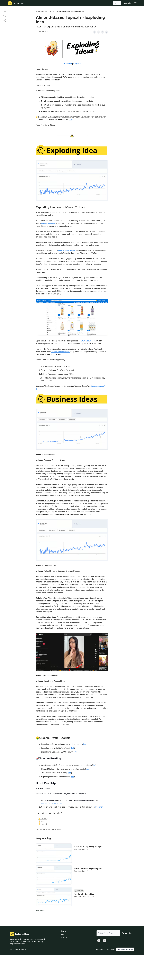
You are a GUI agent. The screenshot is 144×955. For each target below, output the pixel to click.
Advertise (68, 64)
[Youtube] (104, 940)
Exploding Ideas (41, 11)
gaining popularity (48, 223)
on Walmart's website (87, 341)
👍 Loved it (42, 819)
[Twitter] (98, 940)
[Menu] (135, 3)
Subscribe (127, 3)
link (84, 744)
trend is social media (66, 250)
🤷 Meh (41, 821)
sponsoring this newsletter (51, 803)
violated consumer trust (60, 352)
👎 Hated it (42, 824)
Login (117, 3)
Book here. (99, 807)
